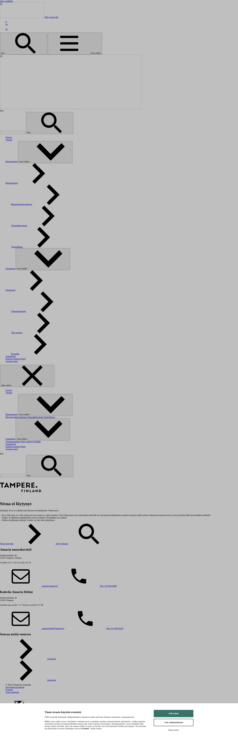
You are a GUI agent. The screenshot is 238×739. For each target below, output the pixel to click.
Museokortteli (12, 161)
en (7, 24)
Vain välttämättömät (173, 722)
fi (6, 22)
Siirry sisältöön (6, 1)
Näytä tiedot (173, 730)
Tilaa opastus (17, 332)
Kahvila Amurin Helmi (15, 359)
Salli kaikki (173, 713)
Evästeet (9, 690)
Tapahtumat (11, 356)
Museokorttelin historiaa (22, 204)
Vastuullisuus (17, 247)
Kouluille (15, 354)
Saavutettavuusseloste (15, 687)
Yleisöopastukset (18, 311)
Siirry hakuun (62, 543)
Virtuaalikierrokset (19, 225)
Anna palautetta (12, 692)
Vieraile (9, 140)
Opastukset (11, 268)
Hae (3, 53)
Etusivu (9, 137)
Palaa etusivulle (7, 543)
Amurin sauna (12, 361)
